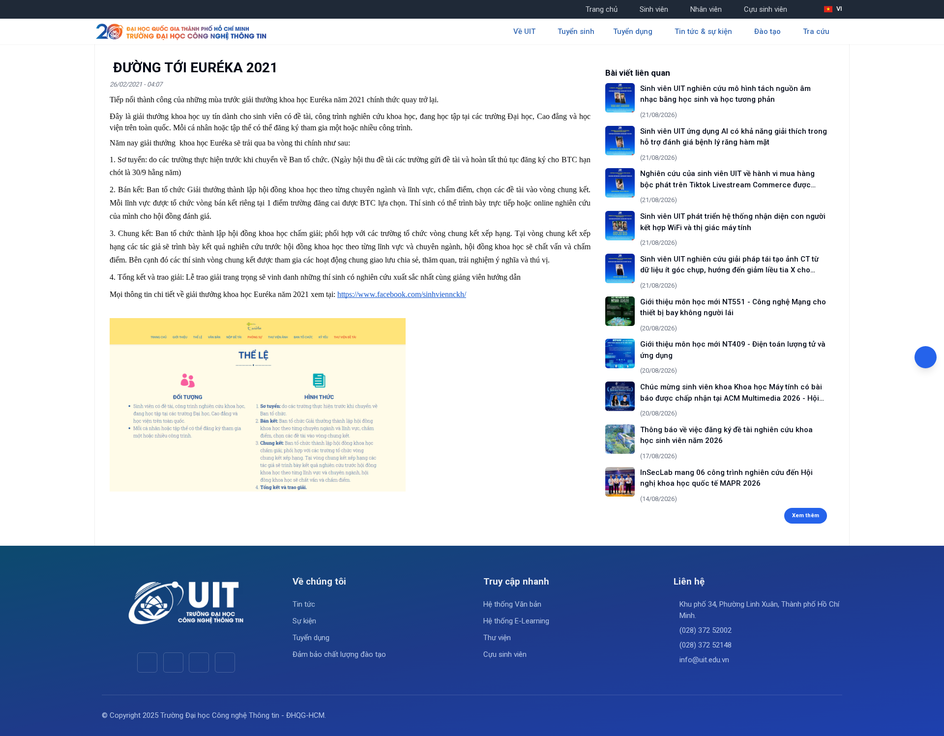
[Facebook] (147, 662)
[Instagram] (199, 662)
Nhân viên (706, 9)
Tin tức (304, 604)
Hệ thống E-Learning (516, 621)
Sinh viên (654, 9)
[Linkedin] (225, 662)
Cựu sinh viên (765, 9)
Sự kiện (304, 621)
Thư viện (497, 637)
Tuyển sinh (576, 31)
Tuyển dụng (311, 637)
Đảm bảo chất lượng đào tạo (339, 654)
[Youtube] (173, 662)
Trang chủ (602, 9)
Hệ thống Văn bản (512, 604)
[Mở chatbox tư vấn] (925, 357)
